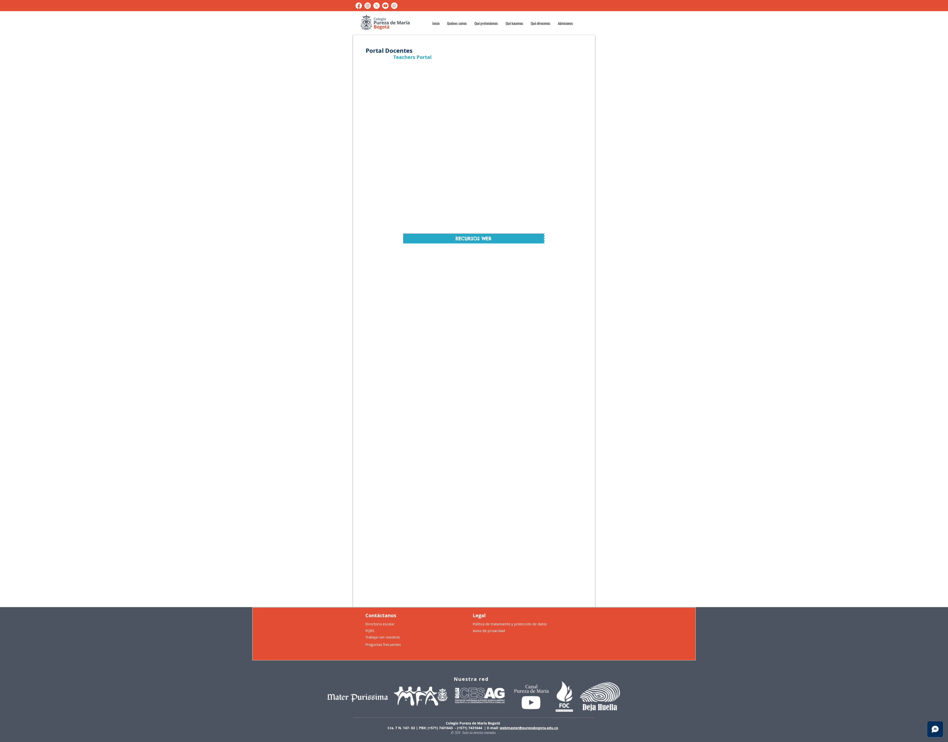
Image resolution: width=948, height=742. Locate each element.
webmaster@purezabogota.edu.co (529, 727)
